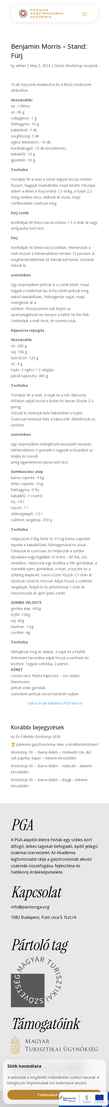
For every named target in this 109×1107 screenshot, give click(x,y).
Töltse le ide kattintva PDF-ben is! (54, 703)
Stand (59, 65)
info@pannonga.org (30, 907)
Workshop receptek (82, 65)
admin (21, 65)
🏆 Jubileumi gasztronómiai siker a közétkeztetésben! (54, 744)
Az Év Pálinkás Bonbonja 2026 (36, 736)
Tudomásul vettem (54, 1094)
